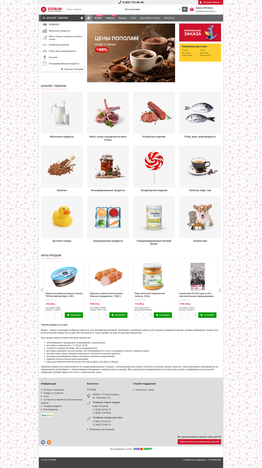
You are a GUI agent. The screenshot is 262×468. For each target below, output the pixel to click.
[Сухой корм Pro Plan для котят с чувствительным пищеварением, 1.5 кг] (197, 277)
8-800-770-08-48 (133, 2)
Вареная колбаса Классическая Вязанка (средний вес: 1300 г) (106, 294)
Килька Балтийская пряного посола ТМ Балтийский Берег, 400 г (64, 294)
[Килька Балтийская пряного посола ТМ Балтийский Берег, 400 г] (64, 277)
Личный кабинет (211, 2)
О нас (133, 18)
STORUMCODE (215, 460)
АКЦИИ (98, 17)
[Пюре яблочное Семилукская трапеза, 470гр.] (153, 277)
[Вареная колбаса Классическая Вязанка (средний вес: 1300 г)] (108, 277)
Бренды (123, 18)
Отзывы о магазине (53, 389)
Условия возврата (52, 406)
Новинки (111, 17)
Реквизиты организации (102, 429)
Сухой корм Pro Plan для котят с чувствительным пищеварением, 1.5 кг (196, 296)
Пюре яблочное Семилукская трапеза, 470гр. (150, 294)
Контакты (169, 18)
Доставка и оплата (150, 18)
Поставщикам (50, 409)
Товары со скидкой (53, 393)
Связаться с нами (145, 389)
